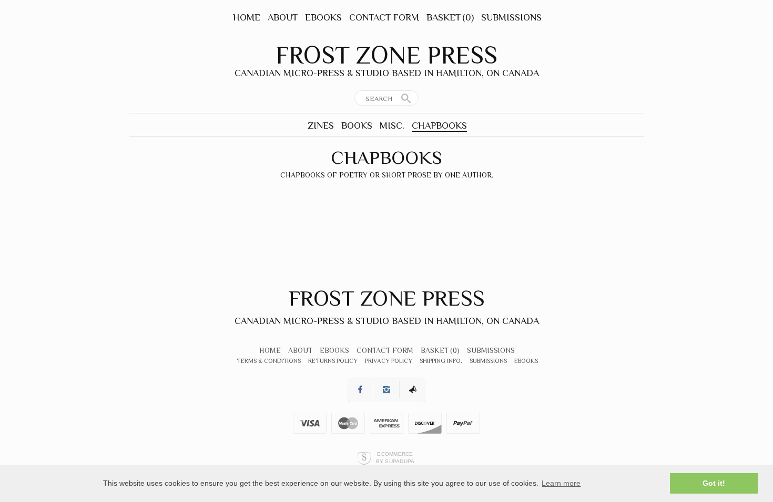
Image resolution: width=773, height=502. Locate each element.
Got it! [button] (714, 483)
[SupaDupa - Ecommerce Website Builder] (364, 458)
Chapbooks (439, 125)
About (283, 17)
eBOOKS (323, 17)
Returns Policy (333, 360)
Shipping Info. (441, 360)
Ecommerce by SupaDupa (395, 457)
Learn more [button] (561, 483)
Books (356, 125)
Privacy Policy (388, 360)
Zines (321, 125)
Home (246, 17)
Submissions (511, 17)
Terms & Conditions (269, 360)
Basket (450, 17)
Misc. (392, 125)
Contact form (384, 17)
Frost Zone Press (386, 55)
